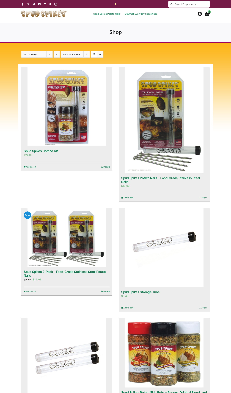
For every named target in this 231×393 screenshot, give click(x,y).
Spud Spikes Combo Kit (41, 151)
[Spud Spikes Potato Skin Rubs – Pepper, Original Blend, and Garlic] (164, 352)
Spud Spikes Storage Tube (140, 292)
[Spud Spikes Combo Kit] (66, 106)
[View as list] (100, 54)
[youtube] (45, 4)
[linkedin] (39, 4)
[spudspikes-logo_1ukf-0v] (43, 11)
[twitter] (28, 4)
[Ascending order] (57, 54)
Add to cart (31, 167)
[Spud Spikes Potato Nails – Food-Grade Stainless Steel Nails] (164, 120)
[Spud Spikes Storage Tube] (164, 247)
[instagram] (55, 4)
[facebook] (22, 4)
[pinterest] (34, 4)
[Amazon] (50, 4)
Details (106, 167)
